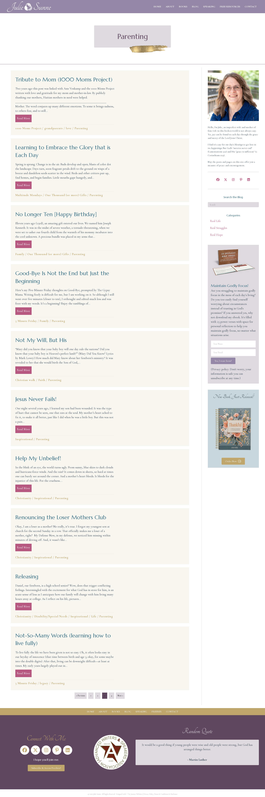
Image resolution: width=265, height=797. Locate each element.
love (68, 128)
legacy (44, 683)
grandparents (53, 128)
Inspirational (24, 439)
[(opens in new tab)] (110, 752)
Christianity (23, 498)
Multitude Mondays (28, 195)
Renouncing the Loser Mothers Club (60, 517)
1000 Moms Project (28, 128)
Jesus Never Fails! (35, 399)
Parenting (81, 128)
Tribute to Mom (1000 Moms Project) (63, 79)
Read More (24, 118)
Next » (120, 695)
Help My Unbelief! (38, 458)
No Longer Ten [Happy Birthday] (56, 214)
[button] (218, 180)
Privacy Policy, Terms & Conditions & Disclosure (160, 794)
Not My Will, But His (41, 340)
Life (93, 616)
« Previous (80, 695)
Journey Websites (136, 794)
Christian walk (25, 380)
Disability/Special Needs (50, 616)
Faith (41, 380)
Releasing (26, 576)
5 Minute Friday (26, 321)
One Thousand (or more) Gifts (65, 195)
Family (19, 254)
